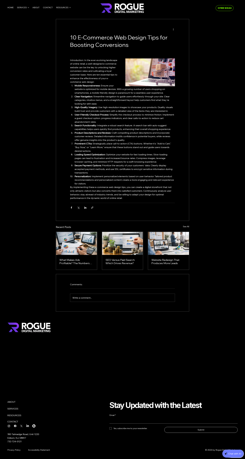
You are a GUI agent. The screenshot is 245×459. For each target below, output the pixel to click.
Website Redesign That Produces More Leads (165, 261)
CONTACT (12, 421)
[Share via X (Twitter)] (78, 207)
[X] (21, 426)
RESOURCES (14, 415)
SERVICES (12, 408)
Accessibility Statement (39, 450)
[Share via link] (92, 207)
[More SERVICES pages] (28, 7)
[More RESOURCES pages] (70, 7)
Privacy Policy (14, 450)
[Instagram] (8, 426)
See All (186, 226)
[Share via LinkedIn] (85, 207)
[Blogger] (33, 426)
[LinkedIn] (27, 426)
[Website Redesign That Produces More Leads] (168, 243)
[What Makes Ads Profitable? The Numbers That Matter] (76, 243)
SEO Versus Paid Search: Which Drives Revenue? (120, 261)
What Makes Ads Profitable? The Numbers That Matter (74, 261)
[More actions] (173, 29)
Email (112, 415)
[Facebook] (15, 426)
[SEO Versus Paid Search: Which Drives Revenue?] (122, 243)
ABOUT (11, 401)
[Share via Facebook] (71, 207)
